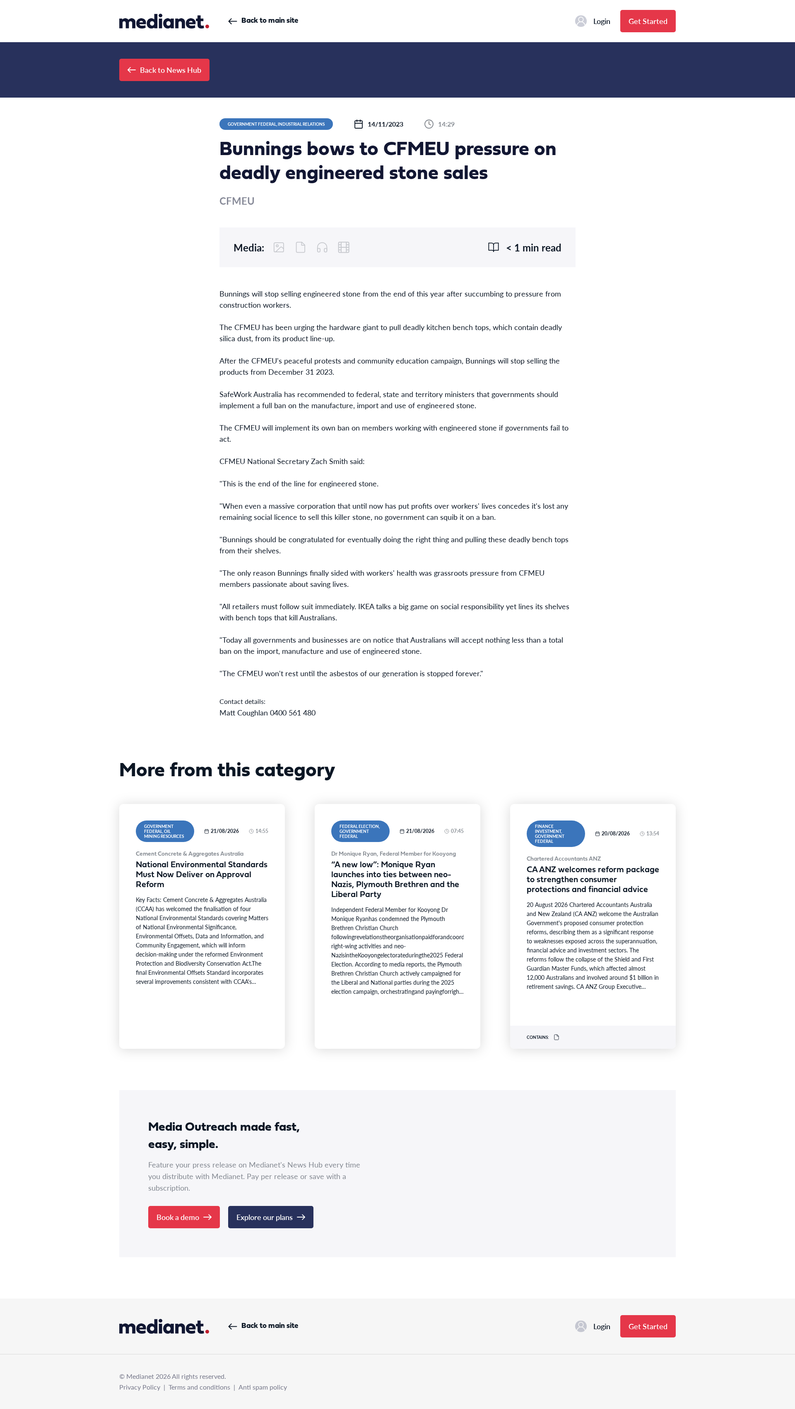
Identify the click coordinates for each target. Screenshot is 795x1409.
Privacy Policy (139, 1387)
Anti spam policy (262, 1387)
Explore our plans (264, 1217)
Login (601, 21)
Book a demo (178, 1217)
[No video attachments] (343, 247)
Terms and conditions (199, 1387)
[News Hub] (164, 21)
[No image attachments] (279, 247)
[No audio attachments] (322, 247)
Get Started (648, 21)
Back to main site (269, 21)
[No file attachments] (300, 247)
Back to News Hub (170, 70)
